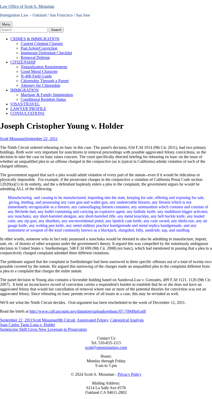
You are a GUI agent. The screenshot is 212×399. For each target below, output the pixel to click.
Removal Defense (35, 57)
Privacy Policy (129, 374)
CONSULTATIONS (27, 113)
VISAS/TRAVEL (25, 104)
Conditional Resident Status (43, 99)
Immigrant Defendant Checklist (46, 53)
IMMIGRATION (24, 90)
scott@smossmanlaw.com (106, 347)
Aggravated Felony (92, 320)
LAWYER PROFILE (28, 108)
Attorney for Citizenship (40, 85)
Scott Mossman (12, 138)
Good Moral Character (39, 71)
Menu (6, 24)
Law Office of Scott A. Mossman (27, 6)
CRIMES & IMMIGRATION (34, 39)
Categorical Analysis (127, 320)
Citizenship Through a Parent (45, 81)
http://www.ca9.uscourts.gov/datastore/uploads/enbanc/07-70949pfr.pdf (87, 311)
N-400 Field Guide (36, 76)
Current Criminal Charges (42, 43)
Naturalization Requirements (44, 67)
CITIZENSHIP (23, 62)
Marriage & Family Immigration (47, 95)
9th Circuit (66, 320)
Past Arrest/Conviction (39, 48)
